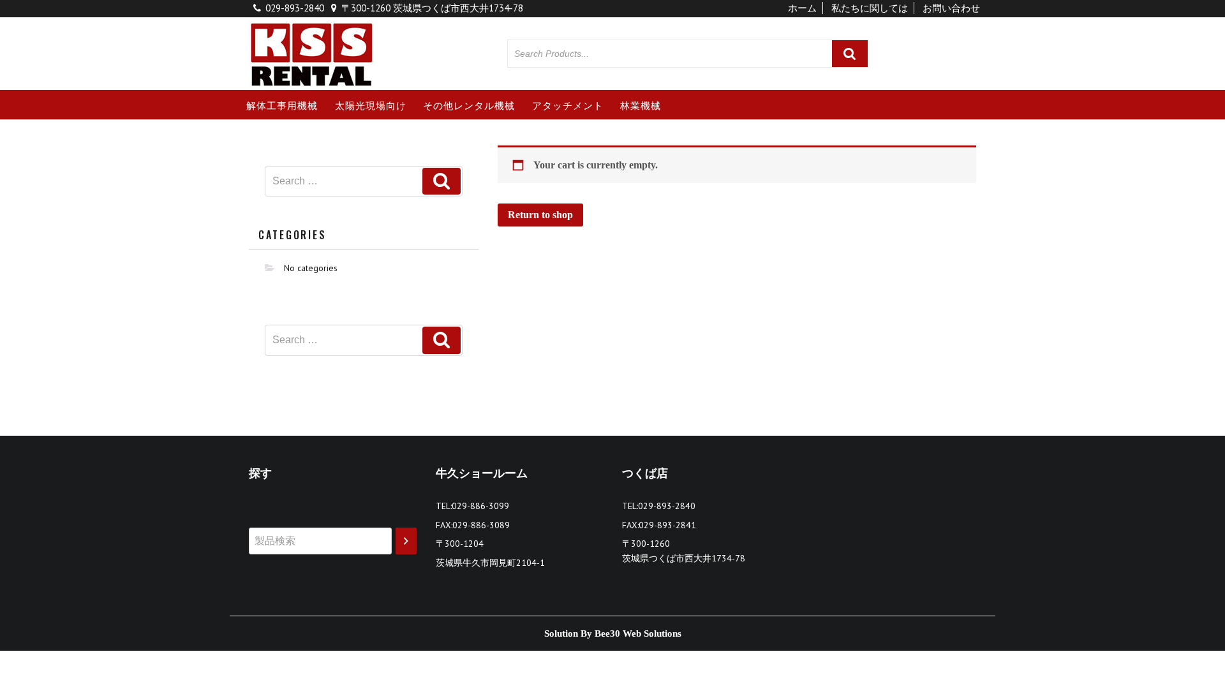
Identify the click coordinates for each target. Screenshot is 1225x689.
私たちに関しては (869, 8)
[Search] (406, 541)
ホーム (802, 8)
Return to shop (540, 214)
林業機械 (640, 105)
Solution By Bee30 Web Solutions (612, 633)
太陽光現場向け (370, 105)
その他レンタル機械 (469, 105)
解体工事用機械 (282, 105)
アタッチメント (568, 105)
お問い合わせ (951, 8)
